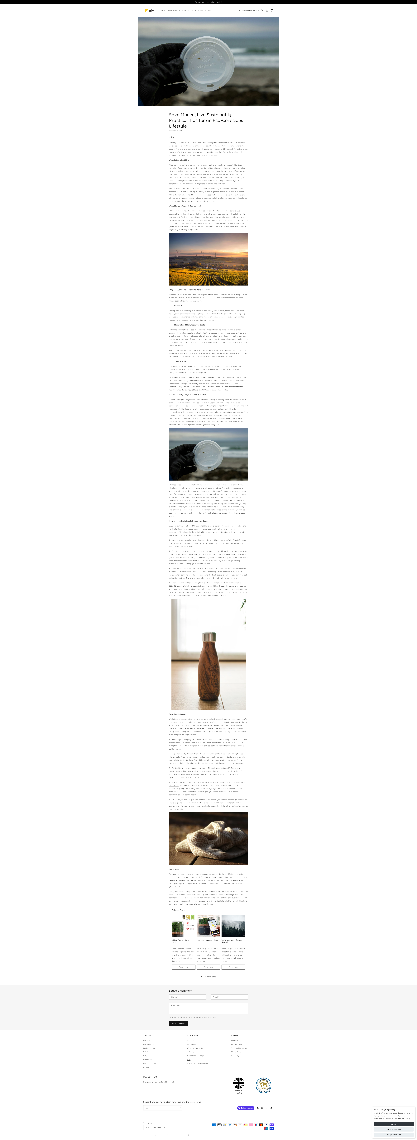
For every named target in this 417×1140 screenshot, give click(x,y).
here (217, 424)
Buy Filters (147, 1040)
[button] (162, 10)
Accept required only (394, 1129)
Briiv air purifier (196, 803)
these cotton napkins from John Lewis (190, 561)
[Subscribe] (180, 1107)
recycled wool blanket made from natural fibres (218, 743)
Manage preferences (393, 1135)
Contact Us (147, 1060)
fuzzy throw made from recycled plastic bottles (189, 746)
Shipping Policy (236, 1044)
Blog (188, 1060)
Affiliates (146, 1067)
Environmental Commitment (197, 1063)
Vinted (200, 592)
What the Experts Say (195, 1048)
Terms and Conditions (239, 1048)
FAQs (145, 1056)
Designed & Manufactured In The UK (159, 1082)
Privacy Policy (236, 1052)
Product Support (149, 1048)
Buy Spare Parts (149, 1044)
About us (190, 1040)
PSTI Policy (235, 1056)
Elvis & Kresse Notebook (218, 768)
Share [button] (173, 137)
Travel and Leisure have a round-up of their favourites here (211, 578)
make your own (195, 554)
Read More (183, 967)
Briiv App (146, 1052)
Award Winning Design (195, 1056)
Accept (393, 1124)
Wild (230, 540)
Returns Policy (236, 1040)
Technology (191, 1044)
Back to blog (210, 976)
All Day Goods (237, 754)
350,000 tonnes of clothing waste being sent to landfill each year (197, 586)
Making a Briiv (192, 1052)
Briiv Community (149, 1063)
